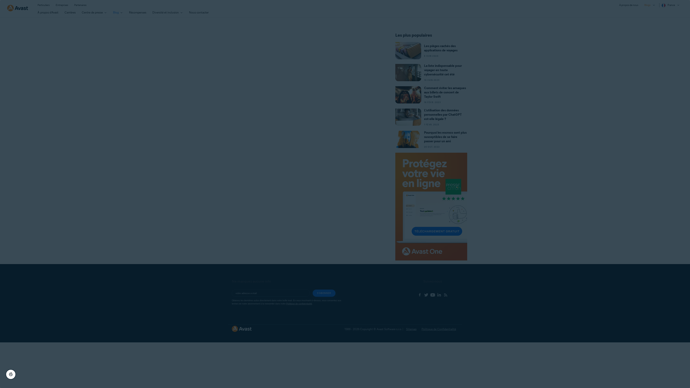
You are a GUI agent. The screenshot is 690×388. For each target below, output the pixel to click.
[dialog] (345, 194)
